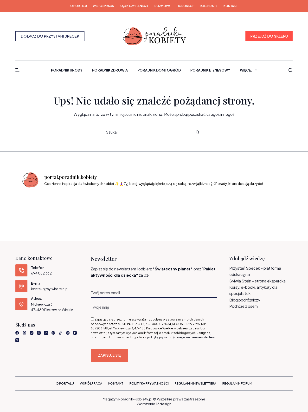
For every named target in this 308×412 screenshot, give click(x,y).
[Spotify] (68, 333)
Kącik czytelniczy (134, 6)
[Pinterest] (53, 333)
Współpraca (103, 6)
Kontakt (231, 6)
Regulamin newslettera (195, 383)
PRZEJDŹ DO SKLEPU (269, 36)
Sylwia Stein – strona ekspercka (257, 280)
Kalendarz (209, 6)
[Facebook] (17, 333)
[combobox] (149, 132)
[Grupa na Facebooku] (24, 333)
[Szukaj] (291, 70)
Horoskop (185, 6)
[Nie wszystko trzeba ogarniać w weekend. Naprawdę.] (137, 204)
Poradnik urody (67, 70)
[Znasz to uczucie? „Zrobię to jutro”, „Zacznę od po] (69, 204)
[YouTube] (75, 333)
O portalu (78, 6)
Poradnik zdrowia (110, 70)
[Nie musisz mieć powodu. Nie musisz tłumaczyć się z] (170, 204)
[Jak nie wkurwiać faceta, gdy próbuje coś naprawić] (204, 204)
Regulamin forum (237, 383)
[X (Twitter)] (17, 340)
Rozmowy (162, 6)
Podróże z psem (243, 306)
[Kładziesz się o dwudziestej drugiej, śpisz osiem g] (35, 204)
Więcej (246, 70)
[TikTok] (60, 333)
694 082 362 (41, 273)
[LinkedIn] (46, 333)
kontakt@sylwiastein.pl (49, 289)
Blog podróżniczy (244, 299)
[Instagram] (31, 333)
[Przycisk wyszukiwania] (197, 132)
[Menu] (17, 70)
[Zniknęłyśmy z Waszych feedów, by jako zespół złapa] (238, 204)
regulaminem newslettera (196, 337)
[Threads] (39, 333)
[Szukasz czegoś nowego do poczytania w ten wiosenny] (272, 204)
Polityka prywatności (149, 383)
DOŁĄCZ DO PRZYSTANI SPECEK (50, 36)
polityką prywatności (162, 337)
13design (163, 403)
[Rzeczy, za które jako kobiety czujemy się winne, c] (103, 204)
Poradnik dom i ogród (159, 70)
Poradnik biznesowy (210, 70)
